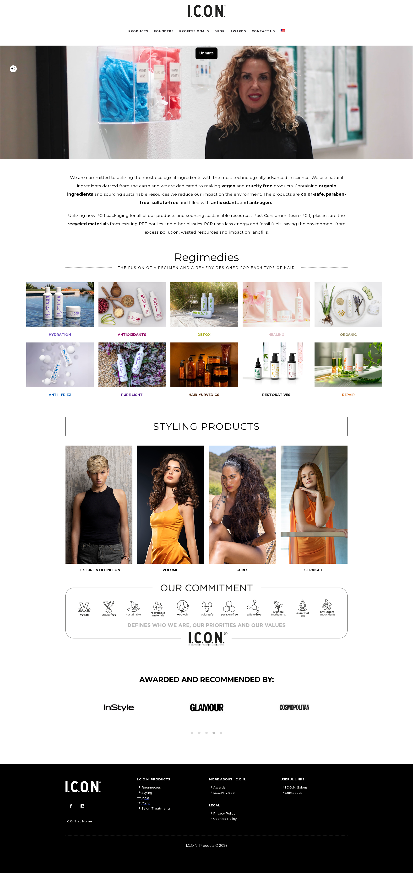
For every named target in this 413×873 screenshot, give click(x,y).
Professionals (194, 31)
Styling (146, 792)
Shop (220, 31)
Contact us (263, 31)
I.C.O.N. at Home (78, 821)
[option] (119, 707)
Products (138, 31)
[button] (192, 733)
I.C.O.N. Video (224, 792)
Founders (164, 31)
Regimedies (151, 787)
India (145, 798)
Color (145, 803)
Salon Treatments (156, 808)
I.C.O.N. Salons (296, 787)
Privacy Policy (224, 813)
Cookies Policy (225, 818)
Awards (238, 31)
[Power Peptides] (348, 372)
